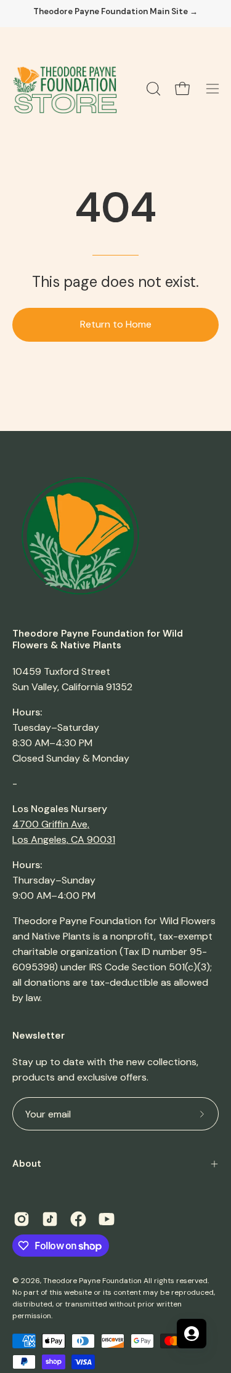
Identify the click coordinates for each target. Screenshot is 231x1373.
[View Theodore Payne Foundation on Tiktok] (50, 1219)
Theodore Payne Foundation (92, 1281)
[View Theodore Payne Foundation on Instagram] (21, 1219)
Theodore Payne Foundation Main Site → (115, 12)
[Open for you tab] (191, 1333)
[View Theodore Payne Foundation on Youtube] (106, 1219)
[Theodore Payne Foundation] (64, 88)
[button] (152, 88)
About (26, 1164)
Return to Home (116, 324)
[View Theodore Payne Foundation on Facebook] (78, 1219)
